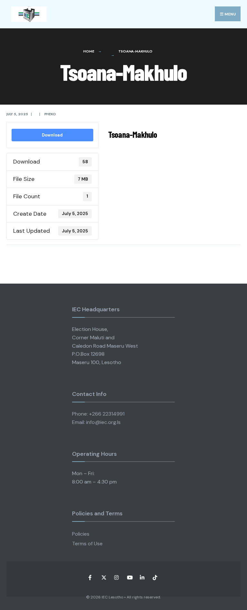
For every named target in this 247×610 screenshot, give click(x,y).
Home (88, 51)
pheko (50, 114)
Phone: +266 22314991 (98, 413)
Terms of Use (87, 543)
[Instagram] (116, 577)
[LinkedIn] (142, 577)
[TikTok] (154, 577)
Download (52, 135)
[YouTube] (129, 577)
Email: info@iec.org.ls (96, 422)
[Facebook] (90, 577)
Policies (80, 533)
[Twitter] (103, 577)
